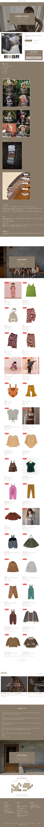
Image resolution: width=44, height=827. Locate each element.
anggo (24, 712)
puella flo (33, 728)
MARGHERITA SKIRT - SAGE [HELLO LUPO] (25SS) (29, 552)
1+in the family (4, 737)
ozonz (15, 728)
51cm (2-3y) (36, 43)
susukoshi (24, 729)
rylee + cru (4, 729)
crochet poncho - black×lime (25, 376)
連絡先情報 (39, 823)
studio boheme (19, 729)
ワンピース (29, 530)
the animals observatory (6, 733)
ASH (26, 33)
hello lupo (17, 719)
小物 (11, 329)
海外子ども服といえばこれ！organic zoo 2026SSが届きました (12, 693)
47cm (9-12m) (37, 40)
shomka (28, 729)
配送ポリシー (34, 823)
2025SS (5, 505)
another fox (7, 712)
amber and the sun (19, 712)
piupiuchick (22, 728)
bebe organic (38, 712)
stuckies (15, 729)
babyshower (33, 712)
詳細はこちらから (22, 21)
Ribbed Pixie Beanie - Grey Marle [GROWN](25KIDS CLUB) (30, 577)
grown (14, 719)
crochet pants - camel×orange (26, 351)
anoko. (3, 712)
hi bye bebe (22, 719)
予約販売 (9, 329)
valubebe (25, 733)
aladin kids (28, 712)
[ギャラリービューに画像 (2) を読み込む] (9, 56)
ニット (5, 580)
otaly (12, 728)
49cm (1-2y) (28, 43)
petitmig (18, 728)
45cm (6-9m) (29, 40)
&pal (9, 737)
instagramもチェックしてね (22, 759)
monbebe (8, 724)
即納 (1, 696)
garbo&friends (9, 719)
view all (22, 264)
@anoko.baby (10, 811)
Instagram (23, 815)
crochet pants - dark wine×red (8, 351)
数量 (25, 45)
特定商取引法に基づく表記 (23, 824)
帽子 (10, 580)
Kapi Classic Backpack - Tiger (8, 401)
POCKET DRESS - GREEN (25, 301)
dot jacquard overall (6, 301)
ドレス (26, 530)
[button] (2, 4)
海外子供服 (4, 696)
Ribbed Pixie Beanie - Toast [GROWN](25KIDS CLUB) (11, 577)
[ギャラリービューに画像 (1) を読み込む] (6, 56)
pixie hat (26, 728)
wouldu (29, 733)
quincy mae (38, 728)
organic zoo (8, 728)
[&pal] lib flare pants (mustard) (26, 401)
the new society (14, 733)
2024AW (6, 329)
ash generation (12, 712)
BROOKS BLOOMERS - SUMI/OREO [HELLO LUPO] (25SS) (12, 552)
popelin (30, 728)
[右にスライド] (20, 56)
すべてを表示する (39, 673)
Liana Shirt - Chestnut (7, 527)
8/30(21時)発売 (27, 329)
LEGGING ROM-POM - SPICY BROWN (27, 502)
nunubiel (3, 728)
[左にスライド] (2, 56)
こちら (24, 808)
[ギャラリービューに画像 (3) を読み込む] (13, 56)
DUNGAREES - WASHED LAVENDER (9, 502)
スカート (26, 555)
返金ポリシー (17, 823)
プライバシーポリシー (24, 823)
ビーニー (8, 580)
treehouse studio (20, 733)
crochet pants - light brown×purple (26, 326)
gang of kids (4, 719)
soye (12, 729)
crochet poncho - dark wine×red (8, 376)
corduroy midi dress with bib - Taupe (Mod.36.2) (28, 527)
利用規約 (29, 823)
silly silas (8, 729)
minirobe (4, 724)
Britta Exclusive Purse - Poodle (8, 326)
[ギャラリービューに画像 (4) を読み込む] (17, 56)
